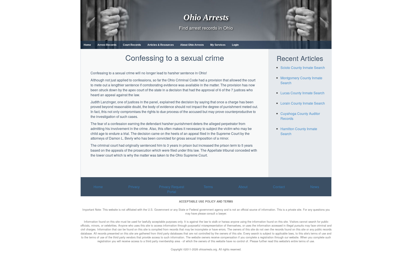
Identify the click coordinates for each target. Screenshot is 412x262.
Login (235, 44)
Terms (208, 186)
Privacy (134, 186)
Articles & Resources (160, 44)
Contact (279, 186)
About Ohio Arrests (192, 44)
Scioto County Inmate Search (302, 67)
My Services (218, 44)
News (314, 186)
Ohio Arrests (206, 17)
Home (87, 44)
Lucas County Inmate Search (302, 92)
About (242, 186)
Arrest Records (107, 44)
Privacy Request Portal (171, 189)
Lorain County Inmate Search (302, 103)
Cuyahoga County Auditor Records (300, 116)
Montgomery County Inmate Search (301, 80)
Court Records (132, 44)
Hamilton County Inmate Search (298, 131)
